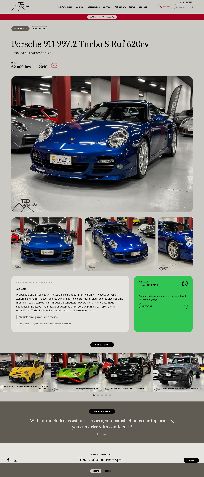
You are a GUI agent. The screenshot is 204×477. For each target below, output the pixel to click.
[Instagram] (15, 459)
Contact (191, 460)
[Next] (188, 244)
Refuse (108, 471)
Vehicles (22, 28)
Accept (96, 471)
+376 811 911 (148, 285)
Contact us (147, 306)
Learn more (102, 434)
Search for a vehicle (100, 16)
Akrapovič (167, 7)
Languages (187, 2)
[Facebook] (8, 459)
